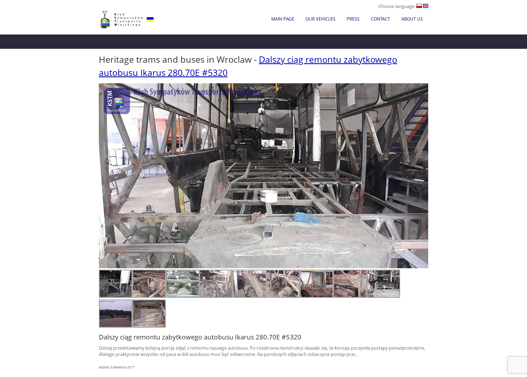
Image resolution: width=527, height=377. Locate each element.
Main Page (282, 19)
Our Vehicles (320, 19)
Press (353, 19)
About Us (412, 19)
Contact (380, 19)
